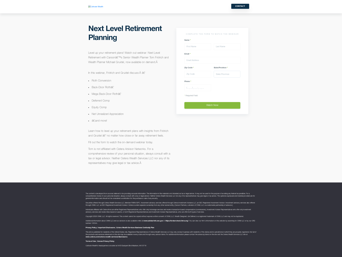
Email (187, 54)
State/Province (221, 68)
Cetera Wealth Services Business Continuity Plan (135, 228)
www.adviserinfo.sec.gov (153, 221)
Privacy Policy (91, 228)
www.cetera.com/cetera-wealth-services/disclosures (106, 237)
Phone (187, 82)
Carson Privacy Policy (105, 241)
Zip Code (189, 68)
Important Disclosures (106, 228)
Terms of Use (91, 241)
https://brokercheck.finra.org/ (177, 221)
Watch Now (212, 105)
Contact (240, 6)
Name (187, 40)
